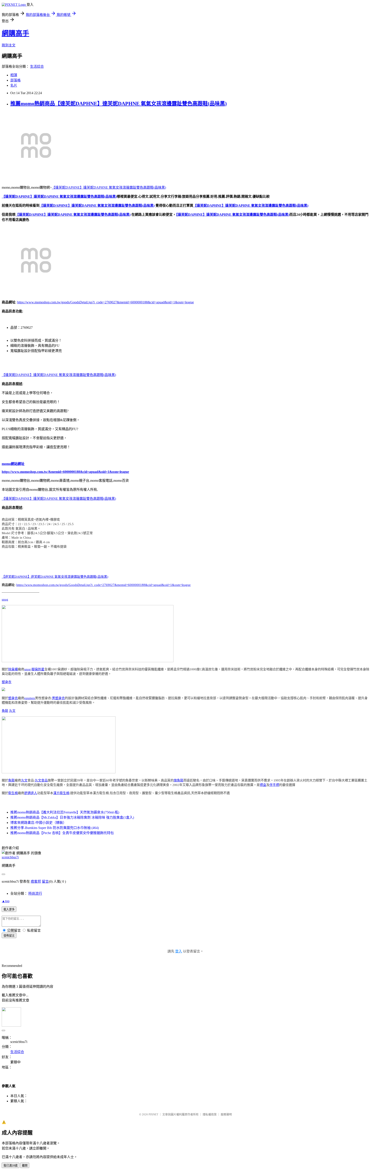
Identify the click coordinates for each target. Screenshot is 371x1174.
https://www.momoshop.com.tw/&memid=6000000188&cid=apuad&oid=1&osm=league (65, 472)
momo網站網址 (13, 464)
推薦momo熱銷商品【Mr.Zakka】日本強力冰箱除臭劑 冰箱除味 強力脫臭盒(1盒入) (72, 817)
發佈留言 (9, 935)
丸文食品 (41, 780)
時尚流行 (35, 893)
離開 (24, 1165)
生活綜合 (37, 66)
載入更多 (9, 909)
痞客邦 (36, 881)
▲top (5, 901)
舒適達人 (30, 793)
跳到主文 (8, 45)
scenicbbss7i (10, 857)
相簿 (13, 75)
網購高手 (15, 33)
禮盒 (263, 785)
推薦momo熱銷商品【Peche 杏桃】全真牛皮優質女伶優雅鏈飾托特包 (62, 833)
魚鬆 (5, 710)
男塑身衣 (58, 698)
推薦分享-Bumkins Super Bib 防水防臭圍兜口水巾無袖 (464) (54, 828)
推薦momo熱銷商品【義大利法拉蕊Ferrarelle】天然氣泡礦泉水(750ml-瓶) (64, 812)
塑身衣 (6, 682)
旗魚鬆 (178, 780)
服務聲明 (226, 1114)
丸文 (12, 710)
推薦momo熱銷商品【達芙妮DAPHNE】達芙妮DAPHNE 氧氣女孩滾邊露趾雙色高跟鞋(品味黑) (118, 103)
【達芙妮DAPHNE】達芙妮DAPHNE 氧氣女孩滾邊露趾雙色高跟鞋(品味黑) (109, 187)
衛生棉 (13, 793)
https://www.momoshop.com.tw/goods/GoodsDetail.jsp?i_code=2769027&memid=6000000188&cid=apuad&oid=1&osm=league (105, 302)
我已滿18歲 (10, 1165)
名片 (13, 85)
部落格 (15, 80)
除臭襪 (13, 669)
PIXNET (153, 1114)
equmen (29, 698)
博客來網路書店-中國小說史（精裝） (38, 822)
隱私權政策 (210, 1114)
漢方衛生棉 (61, 793)
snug (5, 599)
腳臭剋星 (38, 669)
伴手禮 (274, 785)
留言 (45, 881)
